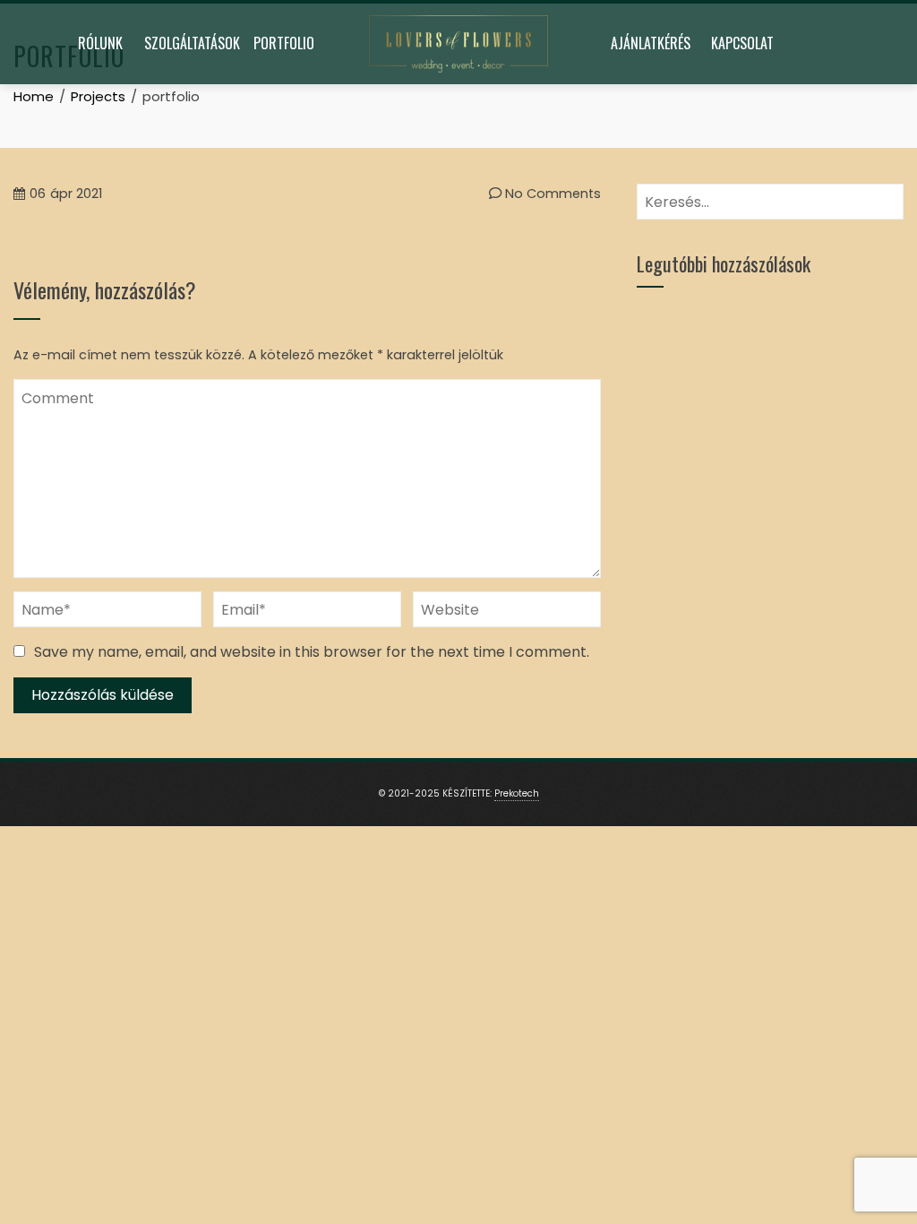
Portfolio (283, 43)
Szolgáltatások (192, 43)
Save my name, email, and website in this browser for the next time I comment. (311, 652)
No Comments (551, 194)
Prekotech (516, 793)
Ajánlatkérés (650, 43)
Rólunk (100, 43)
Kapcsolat (742, 43)
